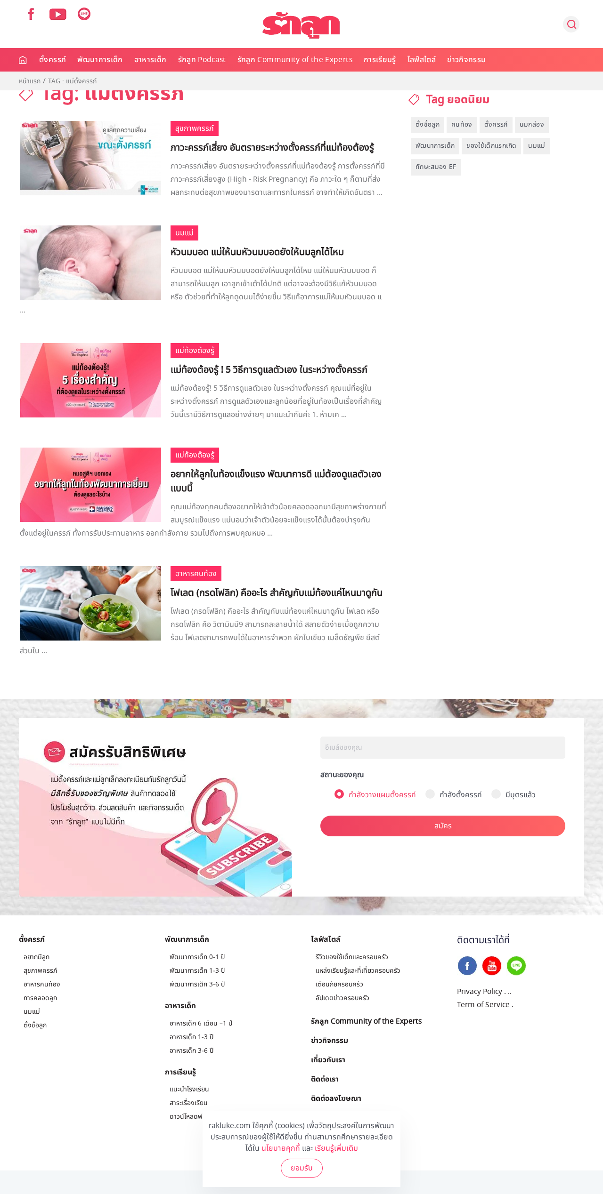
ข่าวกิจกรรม (466, 59)
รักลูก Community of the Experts (294, 59)
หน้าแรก (30, 81)
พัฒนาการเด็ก (100, 59)
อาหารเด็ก (150, 59)
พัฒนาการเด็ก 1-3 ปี (197, 971)
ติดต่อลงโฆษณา (336, 1098)
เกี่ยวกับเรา (328, 1059)
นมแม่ (536, 146)
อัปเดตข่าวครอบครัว (342, 998)
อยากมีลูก (36, 957)
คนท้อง (462, 124)
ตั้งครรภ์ (52, 59)
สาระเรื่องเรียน (189, 1103)
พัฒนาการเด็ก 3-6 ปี (197, 984)
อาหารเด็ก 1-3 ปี (191, 1037)
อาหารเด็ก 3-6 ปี (191, 1051)
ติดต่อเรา (325, 1079)
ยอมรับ (302, 1168)
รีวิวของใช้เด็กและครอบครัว (352, 957)
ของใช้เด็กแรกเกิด (491, 146)
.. (510, 991)
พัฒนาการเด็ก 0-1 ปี (197, 957)
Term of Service (483, 1004)
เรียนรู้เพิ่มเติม (336, 1148)
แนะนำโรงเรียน (189, 1089)
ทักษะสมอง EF (436, 167)
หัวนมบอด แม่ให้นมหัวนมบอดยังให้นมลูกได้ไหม (257, 252)
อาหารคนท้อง (42, 984)
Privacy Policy (479, 991)
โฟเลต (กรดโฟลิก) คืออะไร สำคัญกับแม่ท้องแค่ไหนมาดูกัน (277, 593)
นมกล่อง (532, 124)
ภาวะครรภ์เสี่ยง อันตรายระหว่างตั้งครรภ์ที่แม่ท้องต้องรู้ (272, 148)
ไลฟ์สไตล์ (421, 59)
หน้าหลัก (23, 60)
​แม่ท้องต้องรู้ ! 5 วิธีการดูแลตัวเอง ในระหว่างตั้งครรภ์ (269, 370)
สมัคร (443, 826)
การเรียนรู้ (380, 59)
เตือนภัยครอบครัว (339, 984)
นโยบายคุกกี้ (280, 1148)
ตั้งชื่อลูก (428, 124)
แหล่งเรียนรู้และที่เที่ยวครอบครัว (358, 971)
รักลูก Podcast (202, 59)
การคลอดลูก (40, 998)
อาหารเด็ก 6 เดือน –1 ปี (201, 1023)
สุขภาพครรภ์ (40, 971)
